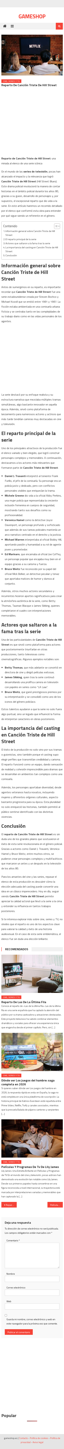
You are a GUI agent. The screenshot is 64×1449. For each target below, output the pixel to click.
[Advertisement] (32, 123)
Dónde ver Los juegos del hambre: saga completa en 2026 (28, 1082)
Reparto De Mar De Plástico (11, 1205)
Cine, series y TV (11, 81)
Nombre (10, 1274)
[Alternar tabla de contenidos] (55, 226)
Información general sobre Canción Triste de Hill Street (30, 233)
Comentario (13, 1240)
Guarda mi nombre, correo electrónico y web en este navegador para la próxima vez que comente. (32, 1321)
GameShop (32, 16)
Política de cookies (39, 1438)
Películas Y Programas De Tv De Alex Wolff (56, 1205)
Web (8, 1301)
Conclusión (11, 255)
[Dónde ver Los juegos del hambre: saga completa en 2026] (32, 1052)
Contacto (23, 1438)
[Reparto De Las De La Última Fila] (32, 974)
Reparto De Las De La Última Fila (23, 1002)
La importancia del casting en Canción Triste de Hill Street (31, 249)
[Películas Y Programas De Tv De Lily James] (32, 1138)
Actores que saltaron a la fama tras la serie (27, 243)
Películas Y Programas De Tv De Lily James (30, 1167)
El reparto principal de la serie (20, 239)
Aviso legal (38, 1442)
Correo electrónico (15, 1287)
